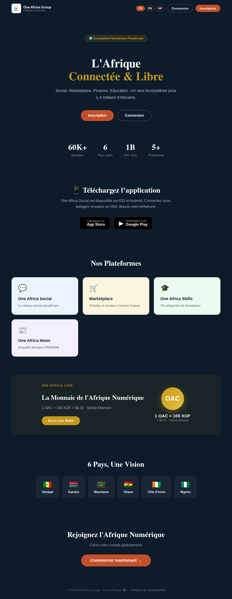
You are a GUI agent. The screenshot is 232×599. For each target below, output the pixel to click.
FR (140, 8)
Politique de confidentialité (148, 590)
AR (160, 8)
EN (150, 8)
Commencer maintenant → (116, 560)
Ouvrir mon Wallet (61, 420)
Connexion (180, 8)
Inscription (208, 8)
